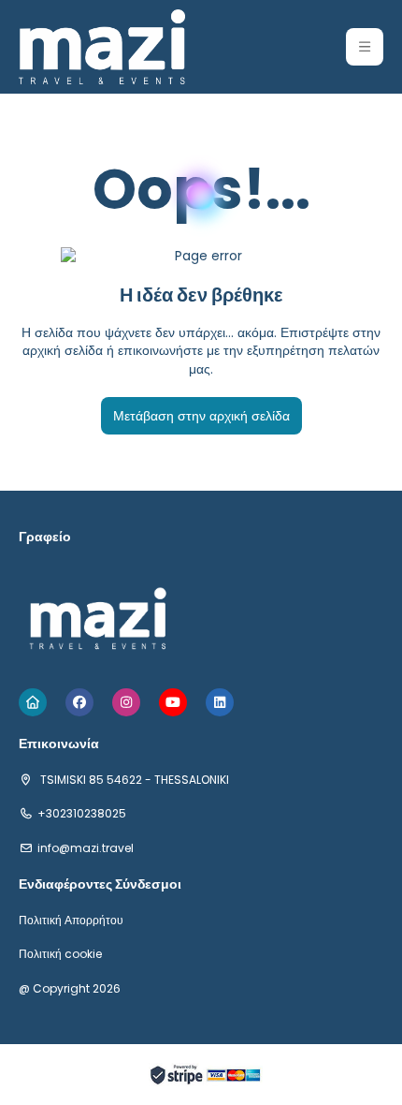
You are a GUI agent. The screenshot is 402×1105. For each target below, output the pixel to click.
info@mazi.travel (85, 848)
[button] (364, 47)
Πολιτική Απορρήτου (71, 920)
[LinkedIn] (220, 702)
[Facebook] (79, 702)
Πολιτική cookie (60, 954)
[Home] (33, 702)
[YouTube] (173, 702)
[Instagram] (126, 702)
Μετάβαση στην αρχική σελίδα (201, 415)
